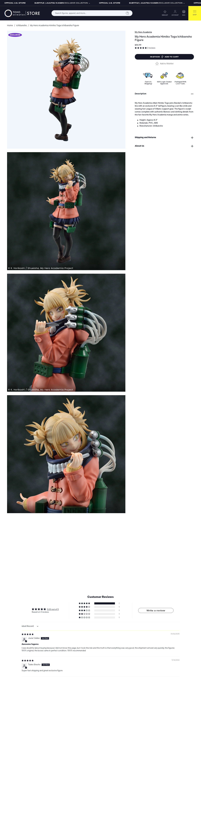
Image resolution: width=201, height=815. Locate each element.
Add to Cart (164, 57)
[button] (183, 11)
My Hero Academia (143, 32)
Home (10, 25)
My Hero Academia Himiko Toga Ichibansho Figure (54, 25)
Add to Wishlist (166, 64)
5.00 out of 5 (53, 609)
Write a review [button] (156, 610)
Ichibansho (21, 25)
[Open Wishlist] (164, 11)
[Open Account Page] (175, 11)
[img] (28, 634)
